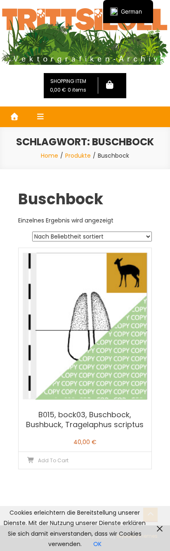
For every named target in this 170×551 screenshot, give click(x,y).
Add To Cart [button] (53, 460)
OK (97, 544)
